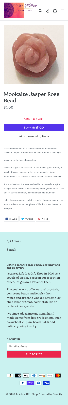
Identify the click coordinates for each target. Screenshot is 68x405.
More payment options (34, 136)
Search (11, 249)
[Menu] (62, 10)
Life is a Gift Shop (27, 394)
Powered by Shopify (50, 394)
